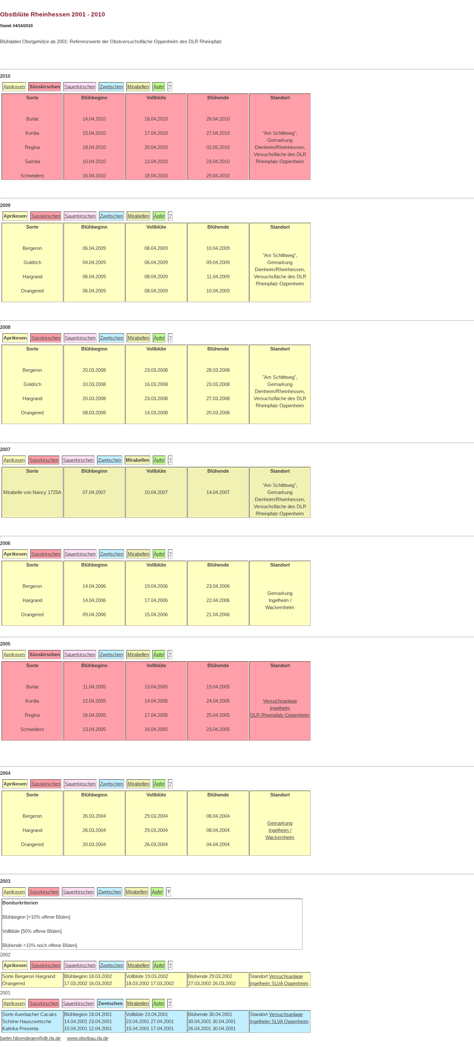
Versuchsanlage (286, 976)
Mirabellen (138, 86)
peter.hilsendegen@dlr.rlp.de (31, 1038)
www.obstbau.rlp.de (87, 1038)
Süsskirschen (45, 216)
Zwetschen (111, 86)
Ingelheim (261, 983)
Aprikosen (14, 86)
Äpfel (158, 86)
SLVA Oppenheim (290, 983)
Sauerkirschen (79, 86)
